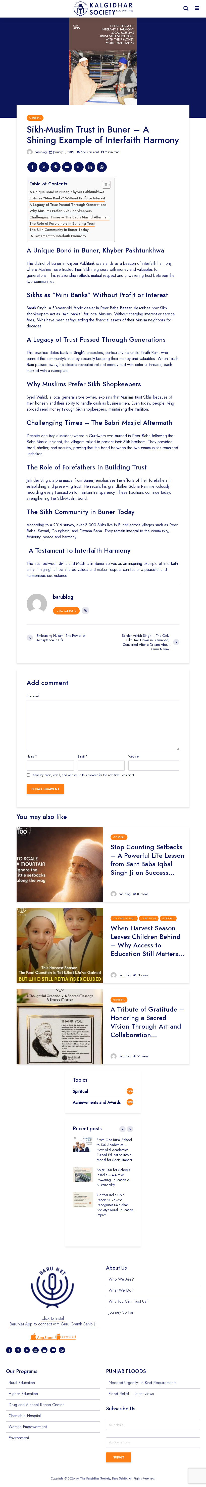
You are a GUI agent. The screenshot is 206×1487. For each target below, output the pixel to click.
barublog (40, 152)
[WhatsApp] (62, 1350)
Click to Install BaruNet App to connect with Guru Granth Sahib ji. (53, 1321)
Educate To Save (124, 918)
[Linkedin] (44, 1350)
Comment (33, 696)
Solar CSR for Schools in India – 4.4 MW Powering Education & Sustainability (113, 1177)
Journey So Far (121, 1312)
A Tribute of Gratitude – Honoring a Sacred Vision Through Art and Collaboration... (147, 1022)
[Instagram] (35, 1350)
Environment (19, 1438)
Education (149, 918)
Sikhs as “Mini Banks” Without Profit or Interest (67, 198)
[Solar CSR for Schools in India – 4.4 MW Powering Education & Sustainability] (83, 1174)
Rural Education (22, 1383)
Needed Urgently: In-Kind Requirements (142, 1383)
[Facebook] (9, 1350)
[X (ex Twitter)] (18, 1350)
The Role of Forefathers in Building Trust (62, 223)
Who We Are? (121, 1279)
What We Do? (121, 1290)
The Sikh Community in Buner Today (59, 229)
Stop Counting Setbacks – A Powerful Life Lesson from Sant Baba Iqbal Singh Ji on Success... (147, 860)
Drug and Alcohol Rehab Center (36, 1405)
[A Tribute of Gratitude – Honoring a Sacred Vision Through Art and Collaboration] (60, 1026)
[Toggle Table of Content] (104, 184)
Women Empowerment (28, 1427)
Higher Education (23, 1394)
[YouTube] (53, 1350)
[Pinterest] (27, 1350)
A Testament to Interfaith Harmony (57, 235)
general (35, 118)
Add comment (90, 152)
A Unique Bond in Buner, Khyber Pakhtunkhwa (66, 191)
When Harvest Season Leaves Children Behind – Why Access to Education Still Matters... (147, 941)
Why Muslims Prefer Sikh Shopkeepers (60, 210)
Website (133, 756)
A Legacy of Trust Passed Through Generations (67, 204)
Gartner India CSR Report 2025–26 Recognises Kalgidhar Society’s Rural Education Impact (115, 1204)
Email (82, 756)
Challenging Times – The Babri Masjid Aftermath (69, 217)
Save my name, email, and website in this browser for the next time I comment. (84, 775)
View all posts (66, 611)
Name (32, 756)
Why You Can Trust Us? (128, 1301)
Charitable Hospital (25, 1416)
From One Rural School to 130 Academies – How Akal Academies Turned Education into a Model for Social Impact (114, 1149)
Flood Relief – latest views (131, 1394)
